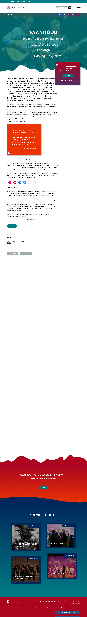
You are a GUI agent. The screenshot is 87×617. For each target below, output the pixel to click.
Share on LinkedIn (72, 80)
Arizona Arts (15, 8)
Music (77, 15)
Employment (66, 607)
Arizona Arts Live (71, 66)
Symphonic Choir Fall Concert (25, 569)
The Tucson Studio (26, 253)
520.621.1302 (75, 601)
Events (70, 15)
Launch (43, 487)
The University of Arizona (15, 602)
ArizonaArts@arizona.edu (73, 603)
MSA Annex (33, 220)
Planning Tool (46, 478)
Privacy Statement (75, 607)
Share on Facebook (66, 80)
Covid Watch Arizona (34, 214)
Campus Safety (51, 607)
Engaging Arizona (12, 253)
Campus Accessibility (40, 607)
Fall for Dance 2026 (62, 566)
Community (62, 15)
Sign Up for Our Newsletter (67, 612)
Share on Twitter (69, 80)
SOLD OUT (67, 75)
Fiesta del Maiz (60, 535)
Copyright (59, 607)
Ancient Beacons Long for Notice (25, 537)
